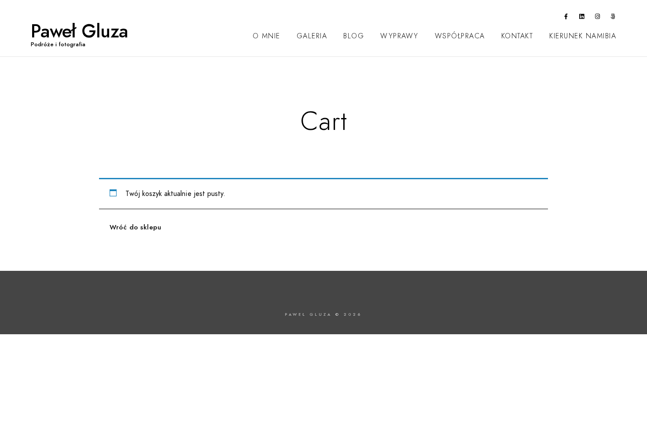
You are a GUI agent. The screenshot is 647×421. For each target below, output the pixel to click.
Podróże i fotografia (58, 44)
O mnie (266, 36)
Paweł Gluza (79, 31)
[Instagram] (597, 18)
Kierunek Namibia (582, 36)
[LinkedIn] (581, 18)
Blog (353, 36)
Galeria (312, 36)
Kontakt (517, 36)
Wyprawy (399, 36)
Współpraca (460, 36)
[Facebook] (566, 18)
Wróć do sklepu (135, 227)
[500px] (613, 18)
